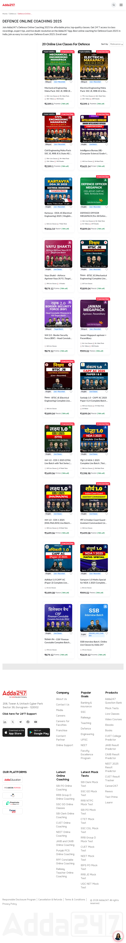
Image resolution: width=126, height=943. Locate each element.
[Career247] (12, 811)
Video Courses (113, 719)
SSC (83, 712)
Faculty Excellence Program (87, 754)
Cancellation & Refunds (50, 899)
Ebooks (109, 725)
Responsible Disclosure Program (19, 899)
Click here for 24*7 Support (19, 713)
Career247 (111, 786)
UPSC (84, 739)
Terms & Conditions (75, 899)
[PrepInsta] (12, 803)
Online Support (64, 745)
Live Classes (112, 713)
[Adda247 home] (8, 5)
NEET (84, 745)
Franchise (61, 730)
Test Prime (111, 797)
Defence (86, 728)
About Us (61, 699)
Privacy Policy (9, 904)
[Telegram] (20, 721)
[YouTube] (35, 721)
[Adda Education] (12, 780)
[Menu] (121, 4)
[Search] (113, 4)
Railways (86, 717)
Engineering (87, 734)
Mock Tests (112, 708)
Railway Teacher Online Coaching (64, 872)
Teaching (86, 723)
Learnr (109, 802)
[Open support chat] (118, 936)
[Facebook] (28, 721)
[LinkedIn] (4, 721)
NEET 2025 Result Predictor (111, 767)
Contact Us (62, 704)
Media (59, 710)
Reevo (109, 791)
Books (108, 730)
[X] (12, 721)
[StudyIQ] (12, 795)
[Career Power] (12, 788)
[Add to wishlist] (71, 82)
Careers (60, 715)
